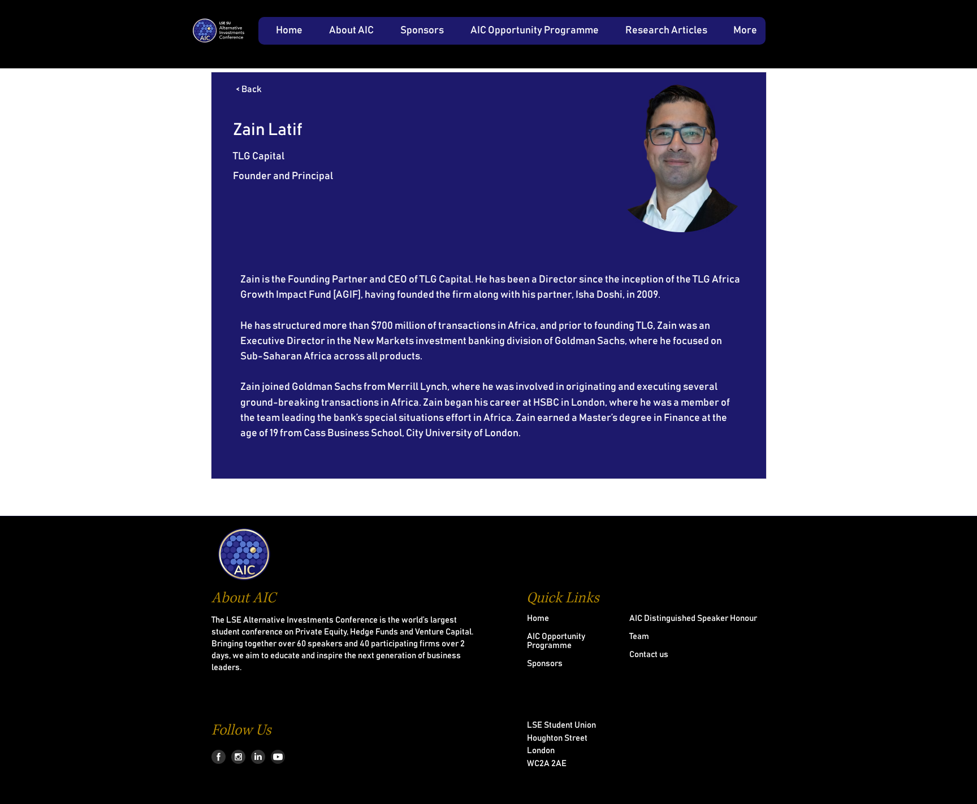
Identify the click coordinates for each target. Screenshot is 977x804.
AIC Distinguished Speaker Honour (693, 618)
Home (538, 618)
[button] (346, 31)
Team (639, 636)
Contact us (648, 654)
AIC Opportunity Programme (556, 641)
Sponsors (545, 663)
